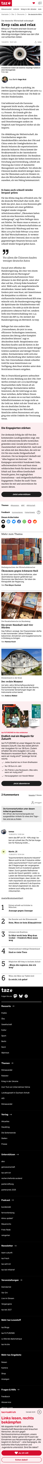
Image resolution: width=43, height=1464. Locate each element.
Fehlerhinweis (30, 512)
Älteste (39, 795)
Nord (3, 1047)
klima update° (7, 1218)
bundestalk (6, 1207)
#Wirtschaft (31, 505)
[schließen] (39, 1412)
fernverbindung (7, 1213)
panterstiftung (7, 1184)
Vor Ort (4, 1293)
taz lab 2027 (6, 1310)
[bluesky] (21, 997)
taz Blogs (5, 1327)
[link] (7, 9)
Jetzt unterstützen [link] (22, 494)
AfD (2, 1098)
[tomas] (3, 831)
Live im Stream (7, 1298)
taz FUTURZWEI (8, 1333)
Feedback (5, 1396)
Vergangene (6, 1304)
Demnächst (6, 1287)
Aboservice (6, 1402)
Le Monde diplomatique (11, 1339)
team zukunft (6, 1253)
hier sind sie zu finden (12, 819)
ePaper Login (7, 1408)
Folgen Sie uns (6, 996)
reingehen (5, 1235)
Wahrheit (5, 1053)
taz (7, 990)
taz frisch (5, 1258)
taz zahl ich (6, 1173)
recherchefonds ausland (11, 1178)
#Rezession (15, 505)
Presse (4, 1144)
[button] (40, 3)
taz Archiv (5, 1344)
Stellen (4, 1138)
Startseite (5, 14)
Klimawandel (6, 1070)
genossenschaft (8, 1167)
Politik (4, 1013)
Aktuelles (5, 1121)
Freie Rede (6, 1230)
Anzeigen (5, 1379)
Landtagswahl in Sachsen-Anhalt (15, 1093)
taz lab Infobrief (8, 1270)
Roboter (4, 1076)
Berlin (3, 1041)
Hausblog (5, 1127)
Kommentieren (17, 512)
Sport (3, 1036)
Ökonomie (21, 14)
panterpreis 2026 (8, 1190)
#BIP (23, 505)
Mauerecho (6, 1224)
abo (3, 1161)
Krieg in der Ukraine (9, 1081)
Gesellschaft (6, 1024)
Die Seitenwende (8, 1133)
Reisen (4, 1362)
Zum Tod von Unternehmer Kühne (15, 1087)
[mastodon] (15, 997)
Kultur (4, 1030)
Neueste (32, 795)
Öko (12, 14)
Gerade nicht (30, 1412)
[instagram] (26, 997)
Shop (3, 1373)
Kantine (4, 1368)
